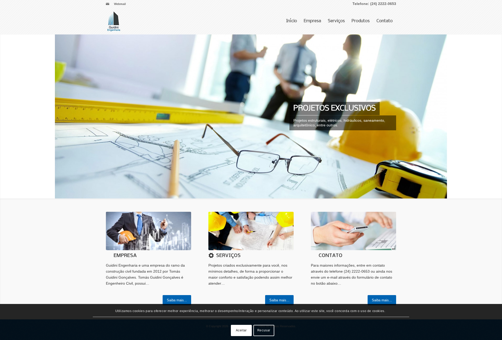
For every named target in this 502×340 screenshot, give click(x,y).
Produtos (361, 21)
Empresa (312, 21)
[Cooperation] (251, 231)
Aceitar (241, 330)
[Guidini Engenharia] (114, 21)
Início (291, 21)
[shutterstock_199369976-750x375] (148, 231)
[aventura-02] (353, 231)
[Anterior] (4, 116)
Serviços (336, 21)
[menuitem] (118, 4)
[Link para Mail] (107, 4)
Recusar (263, 330)
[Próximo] (497, 116)
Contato (384, 21)
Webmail (120, 3)
